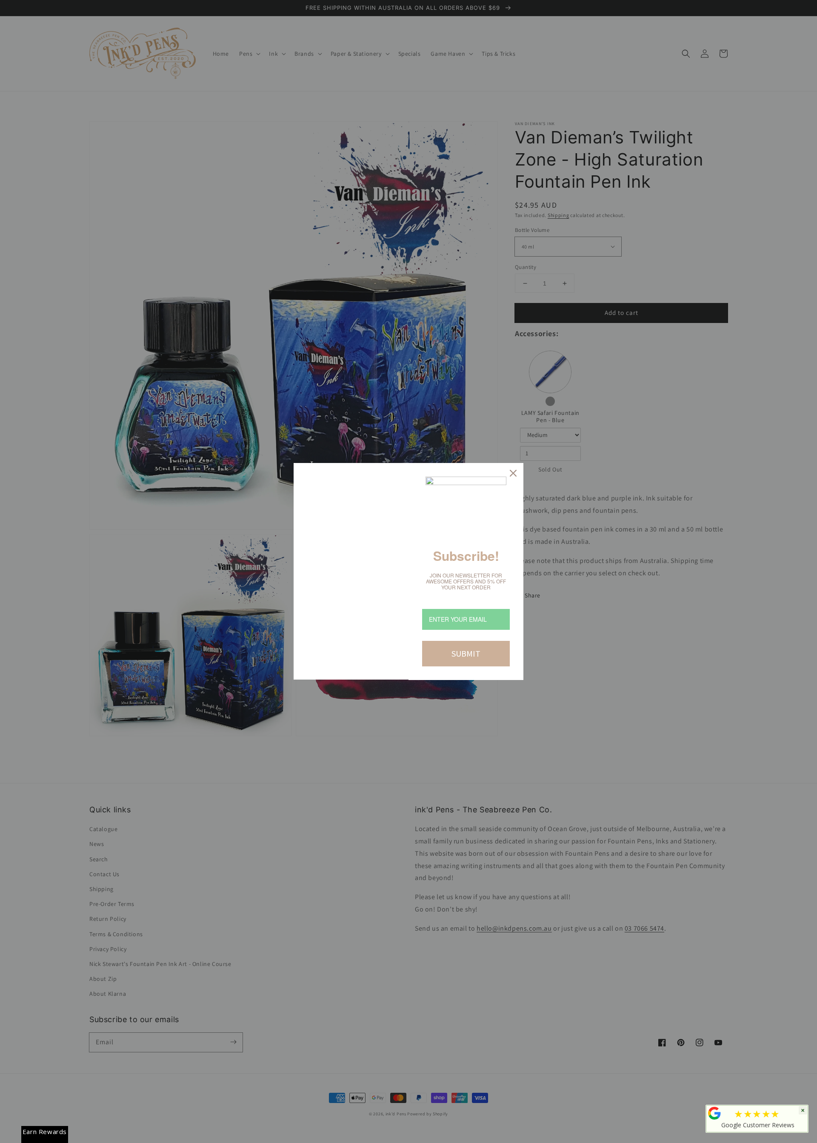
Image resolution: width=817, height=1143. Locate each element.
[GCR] (714, 1113)
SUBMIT (465, 653)
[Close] (513, 473)
